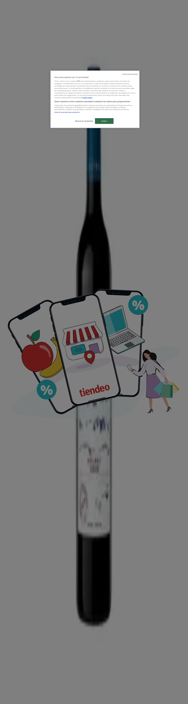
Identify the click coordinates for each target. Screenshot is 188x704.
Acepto (104, 121)
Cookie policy (87, 98)
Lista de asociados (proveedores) (67, 112)
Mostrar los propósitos (84, 121)
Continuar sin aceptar (130, 74)
